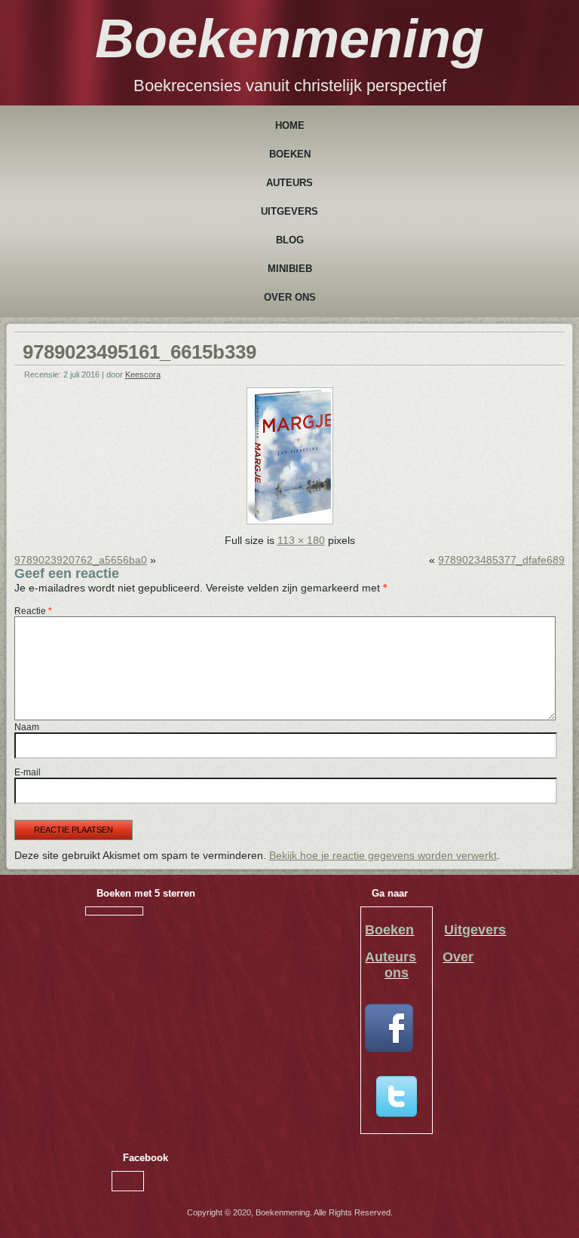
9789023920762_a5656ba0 (80, 560)
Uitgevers (289, 211)
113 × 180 (301, 540)
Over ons (290, 297)
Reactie (33, 611)
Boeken (290, 154)
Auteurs (289, 182)
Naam (26, 727)
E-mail (27, 772)
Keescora (143, 374)
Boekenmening (289, 38)
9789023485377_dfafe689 (501, 560)
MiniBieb (290, 268)
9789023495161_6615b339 (139, 352)
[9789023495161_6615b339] (290, 521)
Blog (290, 240)
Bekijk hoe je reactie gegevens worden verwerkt (383, 855)
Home (290, 125)
